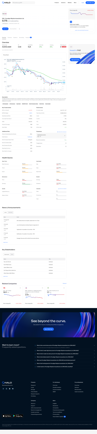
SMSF (54, 391)
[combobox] (5, 23)
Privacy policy (56, 414)
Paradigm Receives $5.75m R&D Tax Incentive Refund (28, 238)
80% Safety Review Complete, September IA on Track (28, 220)
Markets (70, 2)
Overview (55, 385)
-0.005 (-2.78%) (90, 10)
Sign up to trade (75, 59)
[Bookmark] (19, 28)
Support (33, 405)
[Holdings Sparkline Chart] (82, 15)
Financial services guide (58, 410)
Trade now (5, 28)
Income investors (57, 389)
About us (33, 403)
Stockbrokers (78, 389)
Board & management (36, 410)
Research (33, 385)
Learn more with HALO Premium (81, 30)
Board (12, 254)
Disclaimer (55, 405)
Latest (5, 212)
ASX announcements (36, 407)
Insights (55, 403)
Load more (5, 242)
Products (57, 2)
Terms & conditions (57, 412)
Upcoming (10, 212)
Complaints (55, 407)
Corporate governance (36, 414)
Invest (32, 387)
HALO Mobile (34, 391)
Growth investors (57, 387)
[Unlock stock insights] (71, 22)
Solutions (63, 2)
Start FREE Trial (90, 2)
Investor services (35, 412)
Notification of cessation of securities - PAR (26, 233)
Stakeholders (6, 254)
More (75, 2)
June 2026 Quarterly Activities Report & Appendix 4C (28, 225)
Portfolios (33, 396)
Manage (33, 389)
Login (82, 2)
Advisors (77, 387)
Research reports (35, 394)
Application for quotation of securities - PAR (26, 229)
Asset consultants (79, 391)
